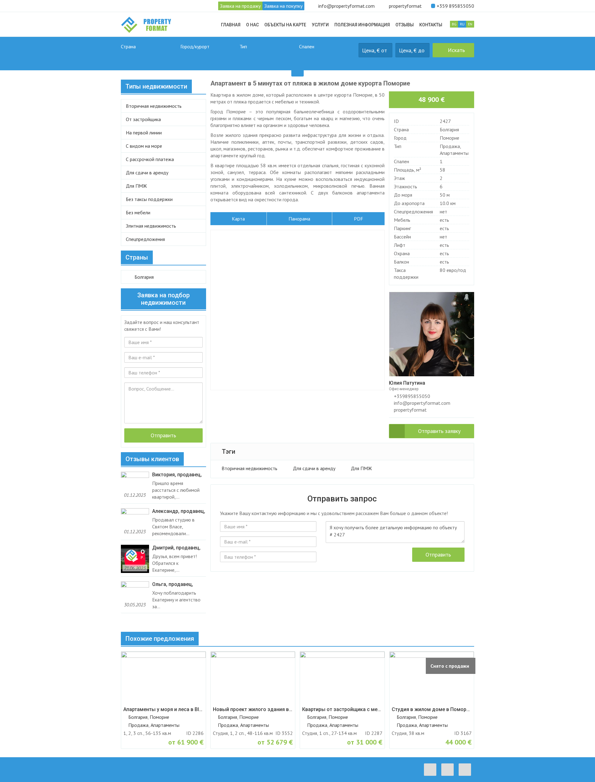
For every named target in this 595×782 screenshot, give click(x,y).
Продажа (450, 146)
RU (462, 24)
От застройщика (143, 119)
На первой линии (144, 132)
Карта (238, 219)
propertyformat (405, 6)
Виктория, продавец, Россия (177, 475)
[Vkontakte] (449, 770)
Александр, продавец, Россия (178, 511)
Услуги (320, 24)
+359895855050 (411, 396)
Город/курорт (194, 46)
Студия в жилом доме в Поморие (432, 709)
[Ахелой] (208, 57)
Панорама (299, 219)
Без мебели (138, 212)
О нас (252, 24)
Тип (243, 46)
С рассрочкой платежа (150, 159)
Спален (306, 46)
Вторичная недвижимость (249, 468)
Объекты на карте (285, 24)
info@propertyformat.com (346, 6)
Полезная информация (362, 24)
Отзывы (404, 24)
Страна (128, 46)
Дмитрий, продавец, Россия (176, 548)
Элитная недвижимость (151, 226)
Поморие (449, 138)
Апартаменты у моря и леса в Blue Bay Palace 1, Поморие (163, 709)
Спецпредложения (145, 239)
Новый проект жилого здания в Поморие (253, 709)
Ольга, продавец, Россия (172, 584)
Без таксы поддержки (149, 199)
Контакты (430, 24)
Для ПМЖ (361, 468)
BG (454, 24)
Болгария (449, 129)
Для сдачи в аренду (314, 468)
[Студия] (327, 57)
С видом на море (144, 146)
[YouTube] (466, 770)
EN (470, 24)
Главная (230, 24)
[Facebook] (431, 770)
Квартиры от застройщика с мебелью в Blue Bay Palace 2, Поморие (342, 709)
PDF (358, 219)
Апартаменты (454, 153)
